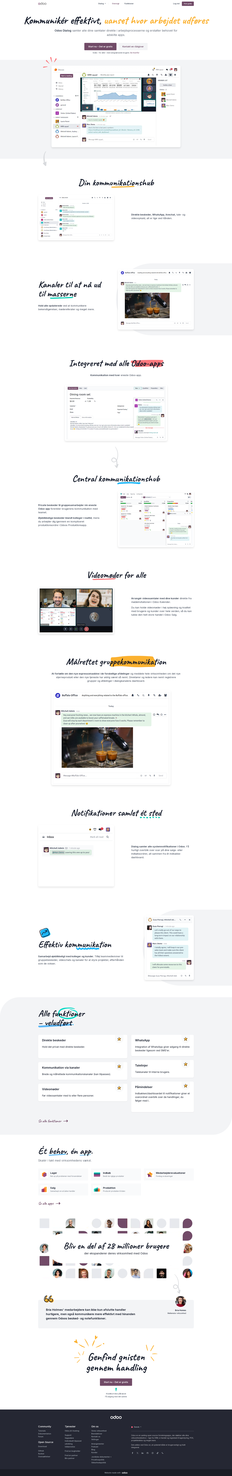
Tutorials (42, 1431)
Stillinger (95, 1439)
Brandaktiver (96, 1434)
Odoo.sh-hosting (72, 1431)
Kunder (94, 1452)
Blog (93, 1450)
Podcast (94, 1447)
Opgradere (69, 1438)
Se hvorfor (134, 53)
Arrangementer (97, 1444)
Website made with (113, 1473)
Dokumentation (44, 1434)
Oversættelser (44, 1457)
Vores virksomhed (98, 1431)
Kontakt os (95, 1437)
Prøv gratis (188, 4)
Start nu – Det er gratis (100, 46)
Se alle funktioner (49, 1121)
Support (68, 1435)
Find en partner (71, 1455)
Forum (40, 1437)
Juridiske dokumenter (100, 1457)
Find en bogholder (72, 1451)
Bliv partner (69, 1458)
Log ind (176, 4)
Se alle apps (46, 1203)
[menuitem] (116, 3)
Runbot (41, 1454)
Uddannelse (70, 1447)
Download (42, 1446)
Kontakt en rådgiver (133, 46)
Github (41, 1451)
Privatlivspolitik (97, 1460)
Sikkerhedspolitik (98, 1463)
